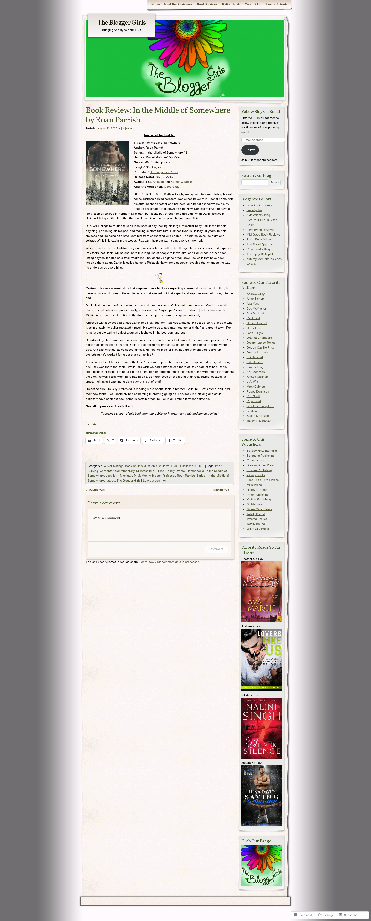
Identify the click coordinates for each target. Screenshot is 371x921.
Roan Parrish (186, 475)
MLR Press (254, 484)
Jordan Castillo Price (261, 347)
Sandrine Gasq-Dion (260, 406)
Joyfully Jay (254, 210)
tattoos (110, 480)
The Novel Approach (260, 244)
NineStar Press (257, 489)
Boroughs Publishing (261, 455)
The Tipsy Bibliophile (261, 254)
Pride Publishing (258, 494)
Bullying (93, 471)
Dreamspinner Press (164, 172)
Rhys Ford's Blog (258, 249)
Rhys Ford (254, 401)
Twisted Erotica (257, 519)
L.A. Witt (252, 381)
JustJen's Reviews (156, 466)
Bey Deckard (255, 313)
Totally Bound (256, 514)
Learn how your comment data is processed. (170, 561)
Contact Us (253, 4)
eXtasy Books (256, 475)
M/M (137, 475)
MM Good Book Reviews (263, 234)
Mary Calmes (256, 386)
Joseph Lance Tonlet (261, 342)
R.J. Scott (253, 396)
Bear (218, 466)
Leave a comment (155, 480)
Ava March (254, 303)
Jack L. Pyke (255, 333)
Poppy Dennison (258, 391)
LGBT (174, 466)
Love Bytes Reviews (260, 229)
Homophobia (195, 471)
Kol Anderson (256, 372)
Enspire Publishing (259, 470)
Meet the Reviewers (178, 4)
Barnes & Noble (181, 181)
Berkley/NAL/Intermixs (262, 450)
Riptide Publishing (259, 499)
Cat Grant (253, 318)
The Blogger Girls (121, 23)
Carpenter (106, 471)
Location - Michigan (119, 475)
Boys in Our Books (259, 205)
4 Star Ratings (113, 466)
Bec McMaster (256, 308)
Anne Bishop (255, 298)
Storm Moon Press (259, 509)
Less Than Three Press (263, 480)
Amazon (158, 181)
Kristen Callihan (257, 376)
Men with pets (151, 475)
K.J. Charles (255, 362)
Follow (250, 150)
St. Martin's (254, 504)
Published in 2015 (192, 466)
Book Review (134, 466)
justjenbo (126, 128)
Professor (168, 475)
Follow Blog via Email (260, 112)
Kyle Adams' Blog (258, 215)
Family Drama (175, 471)
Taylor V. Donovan (259, 420)
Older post (95, 489)
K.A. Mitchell (255, 357)
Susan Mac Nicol (258, 415)
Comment (216, 549)
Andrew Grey (256, 294)
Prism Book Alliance (260, 239)
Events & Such (276, 4)
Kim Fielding (255, 367)
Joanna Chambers (259, 337)
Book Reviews (207, 4)
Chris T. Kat (254, 328)
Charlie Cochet (257, 323)
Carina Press (255, 460)
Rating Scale (231, 4)
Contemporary (124, 471)
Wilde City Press (258, 528)
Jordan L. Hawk (257, 352)
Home (155, 4)
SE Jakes (253, 411)
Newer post (223, 489)
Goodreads (171, 186)
